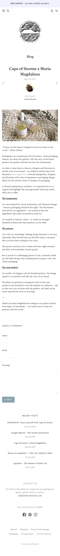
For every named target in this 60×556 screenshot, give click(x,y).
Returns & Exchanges (40, 529)
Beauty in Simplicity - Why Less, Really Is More (30, 453)
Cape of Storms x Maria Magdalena (30, 443)
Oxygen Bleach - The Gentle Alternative (30, 433)
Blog (30, 56)
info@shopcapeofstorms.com (30, 495)
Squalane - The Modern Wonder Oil (30, 463)
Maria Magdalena (18, 174)
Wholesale (13, 534)
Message (6, 365)
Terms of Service (44, 534)
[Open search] (8, 10)
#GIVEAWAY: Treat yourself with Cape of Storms (30, 422)
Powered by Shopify (30, 544)
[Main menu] (3, 10)
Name (4, 335)
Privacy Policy (27, 534)
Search (14, 529)
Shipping (24, 529)
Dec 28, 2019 (30, 79)
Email (4, 350)
